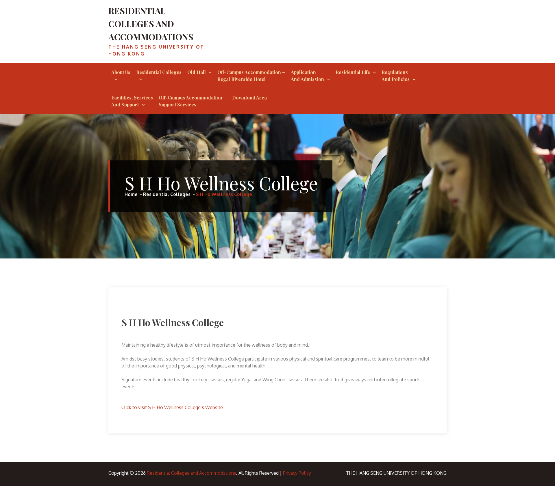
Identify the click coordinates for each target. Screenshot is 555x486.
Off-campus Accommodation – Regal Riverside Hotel (251, 75)
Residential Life (353, 72)
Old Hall (196, 72)
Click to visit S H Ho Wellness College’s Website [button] (172, 407)
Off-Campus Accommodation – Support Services (192, 101)
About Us (120, 72)
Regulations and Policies (396, 75)
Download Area (249, 98)
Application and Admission (307, 75)
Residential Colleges (159, 72)
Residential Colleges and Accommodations (150, 23)
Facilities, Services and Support (132, 101)
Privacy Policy (297, 473)
